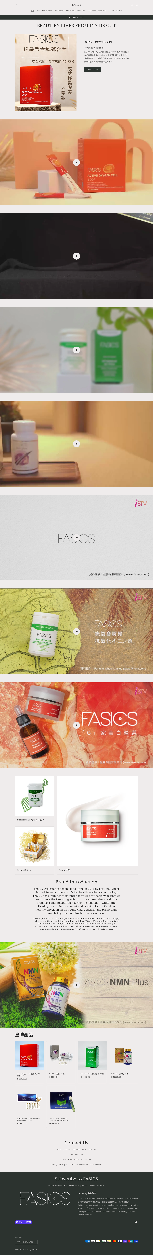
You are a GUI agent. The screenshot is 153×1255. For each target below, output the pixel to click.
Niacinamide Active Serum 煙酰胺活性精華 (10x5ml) (28, 1119)
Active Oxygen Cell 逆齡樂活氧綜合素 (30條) (29, 1075)
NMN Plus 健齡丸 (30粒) (119, 1074)
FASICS (22, 1250)
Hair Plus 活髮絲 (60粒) (57, 1074)
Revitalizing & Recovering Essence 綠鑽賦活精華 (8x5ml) (59, 1119)
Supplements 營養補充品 (29, 820)
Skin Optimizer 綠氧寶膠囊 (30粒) (92, 1074)
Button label (93, 69)
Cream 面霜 (64, 870)
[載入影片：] (76, 162)
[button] (17, 4)
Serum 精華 (23, 870)
